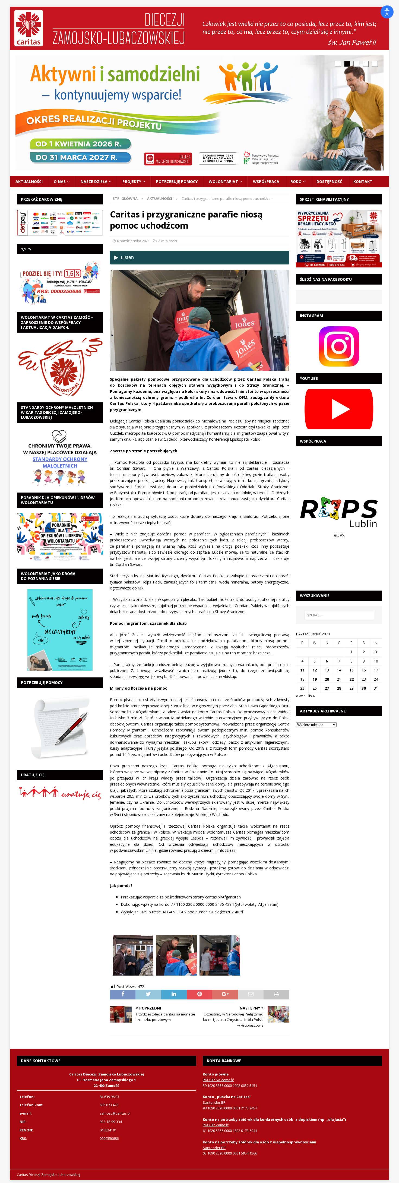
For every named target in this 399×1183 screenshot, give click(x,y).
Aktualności (29, 181)
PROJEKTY (131, 181)
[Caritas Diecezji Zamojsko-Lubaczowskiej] (199, 46)
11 (302, 670)
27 (327, 688)
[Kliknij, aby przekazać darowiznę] (60, 223)
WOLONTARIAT (223, 181)
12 (314, 670)
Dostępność (329, 181)
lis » (311, 695)
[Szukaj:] (339, 615)
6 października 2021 (133, 240)
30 (364, 688)
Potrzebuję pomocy (177, 181)
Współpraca (266, 181)
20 (327, 679)
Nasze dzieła (94, 181)
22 (351, 679)
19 (314, 679)
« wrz (300, 695)
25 (302, 688)
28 (339, 688)
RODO (296, 181)
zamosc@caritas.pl (115, 1113)
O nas (60, 181)
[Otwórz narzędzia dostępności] (387, 11)
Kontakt (362, 181)
